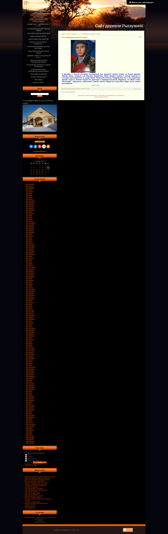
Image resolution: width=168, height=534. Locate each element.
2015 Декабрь (30, 295)
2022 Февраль (30, 400)
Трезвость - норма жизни (32, 502)
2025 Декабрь (30, 441)
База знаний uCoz (30, 508)
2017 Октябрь (30, 330)
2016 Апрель (30, 302)
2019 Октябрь (30, 369)
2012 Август (29, 221)
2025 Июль (29, 433)
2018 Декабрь (30, 354)
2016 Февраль (30, 298)
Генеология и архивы (31, 487)
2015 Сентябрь (30, 289)
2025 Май (29, 431)
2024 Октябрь (30, 426)
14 (37, 170)
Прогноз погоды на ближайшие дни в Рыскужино (40, 476)
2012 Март (29, 212)
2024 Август (29, 422)
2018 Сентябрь (30, 348)
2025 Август (29, 435)
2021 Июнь (29, 395)
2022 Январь (30, 398)
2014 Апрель (30, 258)
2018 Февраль (30, 335)
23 (42, 172)
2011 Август (29, 199)
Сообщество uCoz (30, 505)
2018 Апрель (30, 339)
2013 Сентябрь (30, 245)
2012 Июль (29, 219)
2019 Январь (30, 356)
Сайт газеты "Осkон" (31, 491)
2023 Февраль (30, 409)
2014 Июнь (29, 262)
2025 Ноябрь (30, 439)
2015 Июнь (29, 284)
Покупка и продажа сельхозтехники (36, 484)
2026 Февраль (30, 443)
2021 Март (29, 391)
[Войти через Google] (44, 146)
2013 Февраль (30, 232)
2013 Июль (29, 241)
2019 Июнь (29, 363)
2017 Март (29, 321)
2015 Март (29, 278)
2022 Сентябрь (30, 406)
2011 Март (29, 189)
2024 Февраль (30, 417)
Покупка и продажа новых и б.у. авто (36, 482)
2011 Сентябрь (30, 201)
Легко (29, 454)
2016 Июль (29, 308)
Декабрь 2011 (40, 161)
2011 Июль (29, 197)
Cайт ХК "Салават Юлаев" (33, 497)
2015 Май (29, 282)
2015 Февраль (30, 276)
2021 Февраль (30, 389)
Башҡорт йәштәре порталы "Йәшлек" (36, 503)
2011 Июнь (29, 195)
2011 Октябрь (30, 202)
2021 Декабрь (30, 396)
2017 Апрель (30, 322)
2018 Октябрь (30, 350)
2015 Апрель (30, 280)
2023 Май (29, 413)
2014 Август (29, 265)
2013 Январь (30, 230)
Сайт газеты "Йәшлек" (31, 494)
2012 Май (29, 215)
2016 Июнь (29, 306)
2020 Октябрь (30, 383)
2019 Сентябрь (30, 367)
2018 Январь (30, 334)
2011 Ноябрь (30, 204)
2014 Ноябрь (30, 271)
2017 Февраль (30, 319)
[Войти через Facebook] (35, 146)
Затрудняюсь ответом (34, 460)
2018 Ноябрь (30, 352)
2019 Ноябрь (30, 371)
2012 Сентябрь (30, 223)
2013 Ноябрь (30, 249)
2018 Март (29, 337)
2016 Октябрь (30, 311)
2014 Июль (29, 263)
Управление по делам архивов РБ (35, 485)
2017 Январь (30, 317)
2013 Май (29, 237)
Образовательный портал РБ (34, 496)
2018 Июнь (29, 343)
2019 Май (29, 361)
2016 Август (29, 310)
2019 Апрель (30, 359)
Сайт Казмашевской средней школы (36, 490)
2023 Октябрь (30, 415)
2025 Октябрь (30, 437)
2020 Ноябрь (30, 385)
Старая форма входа (39, 151)
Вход (105, 97)
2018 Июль (29, 345)
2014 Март (29, 256)
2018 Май (29, 341)
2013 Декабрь (30, 250)
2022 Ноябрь (30, 407)
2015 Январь (30, 274)
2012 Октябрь (30, 225)
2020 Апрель (30, 378)
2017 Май (29, 324)
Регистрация (99, 97)
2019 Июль (29, 365)
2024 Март (29, 419)
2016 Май (29, 304)
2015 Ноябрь (30, 293)
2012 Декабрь (30, 228)
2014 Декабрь (30, 273)
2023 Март (29, 411)
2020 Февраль (30, 376)
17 (45, 170)
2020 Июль (29, 382)
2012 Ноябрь (30, 226)
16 (42, 170)
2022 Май (29, 402)
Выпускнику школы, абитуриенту (35, 481)
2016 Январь (30, 297)
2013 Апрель (30, 236)
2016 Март (29, 300)
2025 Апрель (30, 430)
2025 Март (29, 428)
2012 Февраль (30, 210)
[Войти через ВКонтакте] (31, 146)
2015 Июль (29, 286)
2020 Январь (30, 374)
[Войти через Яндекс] (39, 146)
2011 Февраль (30, 188)
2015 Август (29, 287)
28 (37, 174)
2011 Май (29, 193)
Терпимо (30, 456)
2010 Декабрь (30, 184)
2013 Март (29, 234)
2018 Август (29, 347)
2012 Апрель (30, 213)
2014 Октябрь (30, 269)
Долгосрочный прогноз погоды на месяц (37, 479)
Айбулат (78, 88)
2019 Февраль (30, 358)
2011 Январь (30, 186)
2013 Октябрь (30, 247)
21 (37, 172)
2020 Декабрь (30, 387)
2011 (68, 34)
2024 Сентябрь (30, 424)
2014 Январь (30, 252)
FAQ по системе (30, 506)
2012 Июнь (29, 217)
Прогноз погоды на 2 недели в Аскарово (37, 478)
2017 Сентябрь (30, 328)
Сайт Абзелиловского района (34, 488)
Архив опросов (37, 464)
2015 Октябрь (30, 291)
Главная (124, 3)
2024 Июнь (29, 420)
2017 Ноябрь (30, 332)
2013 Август (29, 243)
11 (48, 167)
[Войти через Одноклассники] (48, 146)
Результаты (28, 464)
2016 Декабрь (30, 315)
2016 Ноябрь (30, 313)
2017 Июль (29, 326)
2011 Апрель (30, 191)
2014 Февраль (30, 254)
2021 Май (29, 393)
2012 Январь (30, 208)
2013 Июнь (29, 239)
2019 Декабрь (30, 372)
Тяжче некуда (32, 458)
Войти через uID (39, 141)
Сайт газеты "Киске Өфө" (32, 493)
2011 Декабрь (30, 206)
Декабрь (74, 34)
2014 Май (29, 260)
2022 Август (29, 404)
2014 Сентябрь (30, 267)
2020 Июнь (29, 380)
